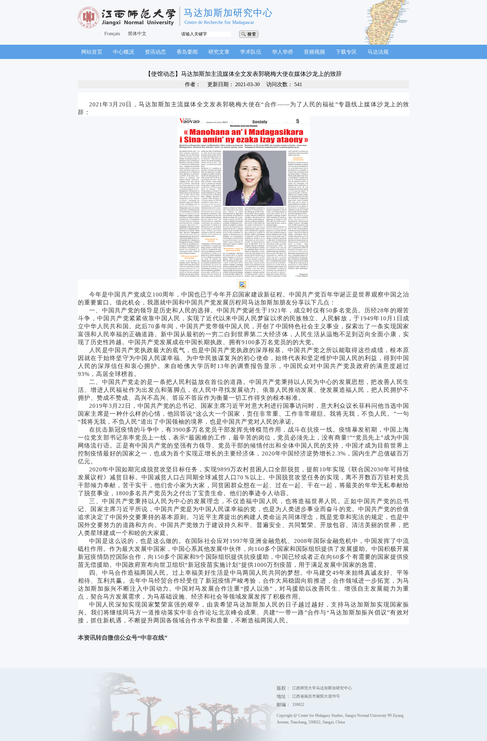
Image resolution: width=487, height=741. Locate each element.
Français (112, 33)
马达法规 (378, 52)
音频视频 (314, 52)
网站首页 (91, 52)
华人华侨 (282, 52)
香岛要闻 (187, 52)
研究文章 (219, 52)
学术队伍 (250, 52)
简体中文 (137, 33)
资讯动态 (155, 52)
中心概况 (123, 52)
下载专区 (346, 52)
